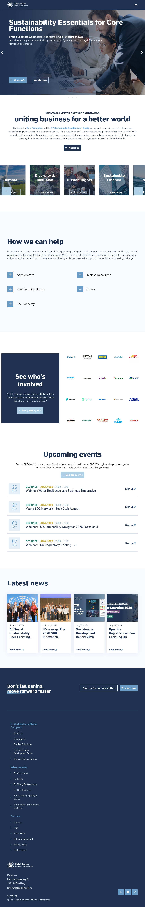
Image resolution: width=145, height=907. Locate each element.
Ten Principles (35, 128)
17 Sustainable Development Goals (70, 128)
